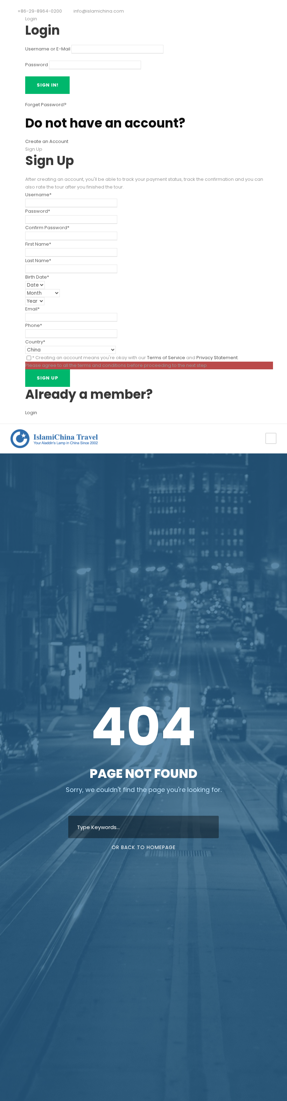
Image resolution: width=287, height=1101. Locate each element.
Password (36, 64)
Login (31, 412)
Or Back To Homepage (144, 847)
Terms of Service (166, 357)
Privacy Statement (217, 357)
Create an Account (46, 141)
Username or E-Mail (47, 49)
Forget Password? (45, 104)
